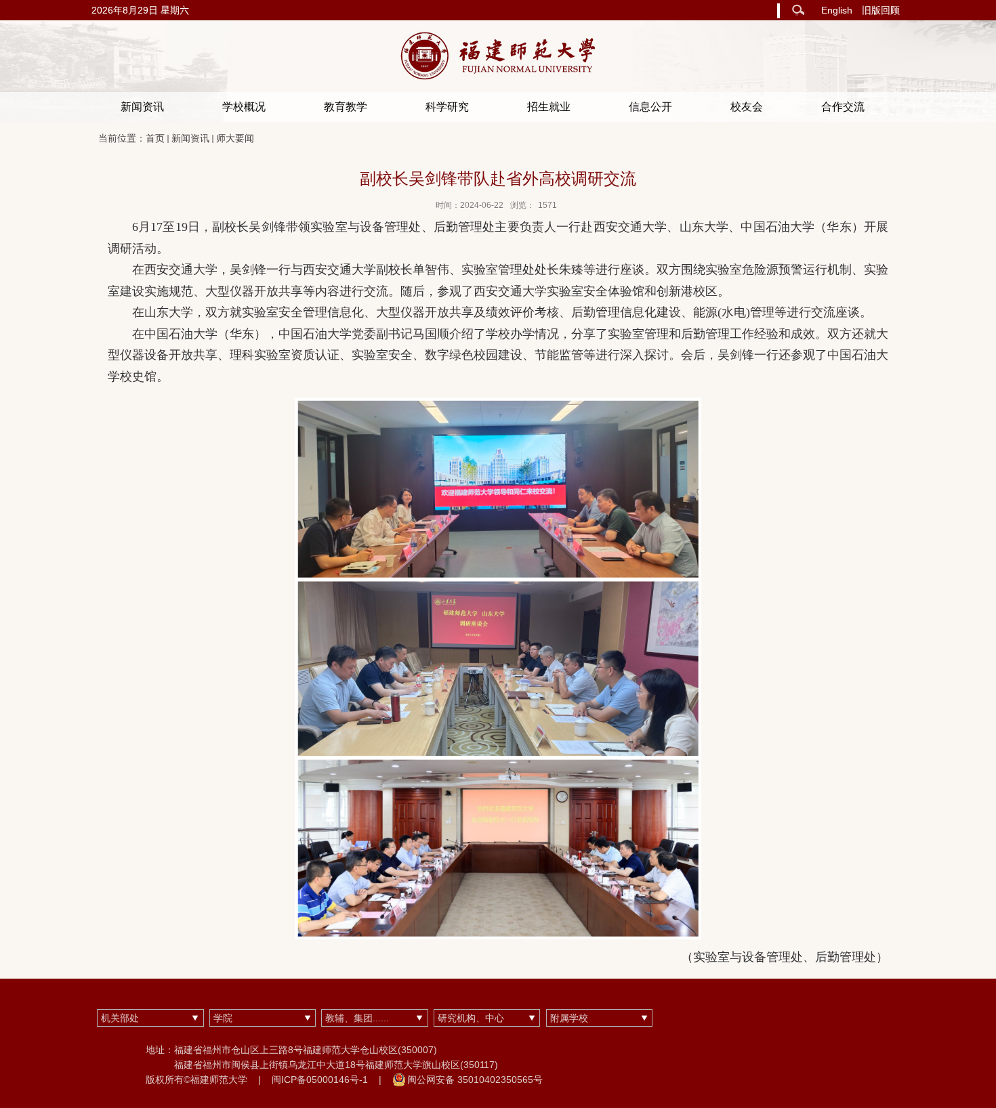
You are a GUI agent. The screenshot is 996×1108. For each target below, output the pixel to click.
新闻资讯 (142, 106)
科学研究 (447, 106)
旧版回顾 (881, 10)
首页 (155, 138)
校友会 (746, 106)
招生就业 (548, 106)
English (836, 10)
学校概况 (244, 106)
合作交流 (843, 106)
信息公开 (650, 106)
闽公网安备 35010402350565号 (475, 1079)
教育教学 (345, 106)
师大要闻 (235, 138)
